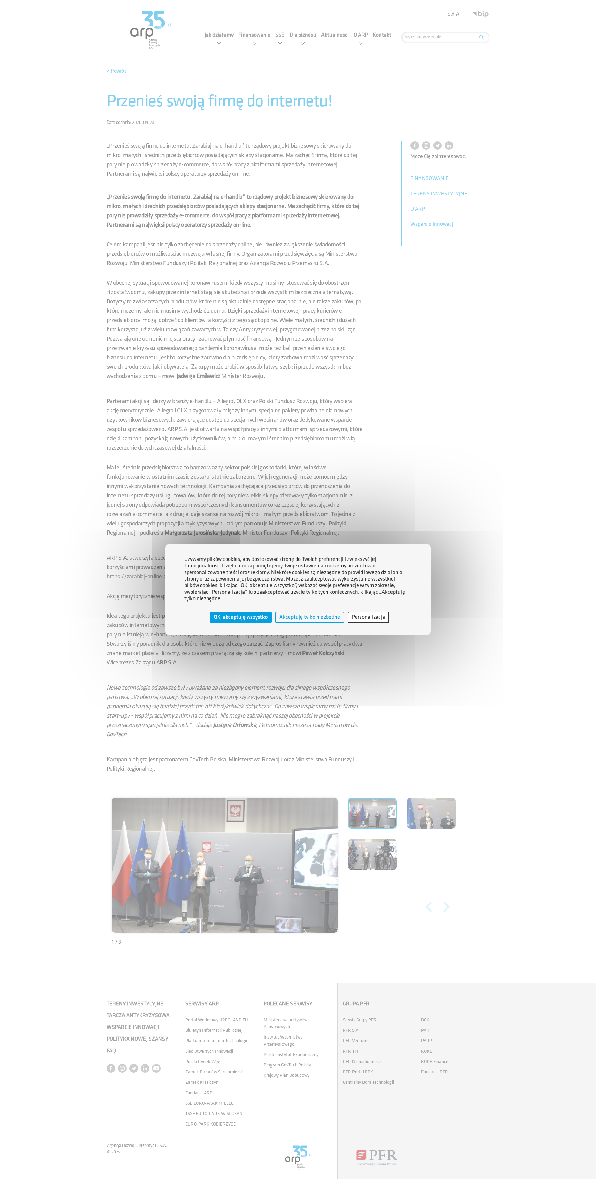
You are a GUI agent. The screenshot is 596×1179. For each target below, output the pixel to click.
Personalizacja (368, 617)
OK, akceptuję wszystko (241, 617)
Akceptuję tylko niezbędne (309, 617)
